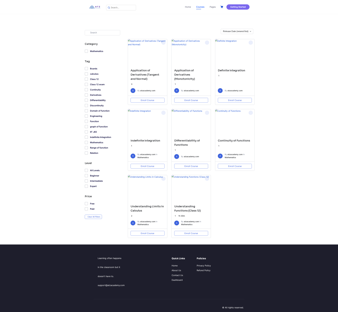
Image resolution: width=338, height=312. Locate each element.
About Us (176, 270)
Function (94, 121)
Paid (92, 209)
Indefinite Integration (100, 137)
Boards (93, 68)
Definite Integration (231, 70)
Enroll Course (147, 100)
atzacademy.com (147, 90)
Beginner (94, 175)
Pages (213, 7)
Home (188, 7)
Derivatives (95, 95)
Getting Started (238, 7)
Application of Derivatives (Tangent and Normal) (145, 75)
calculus (94, 74)
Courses (200, 7)
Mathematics (96, 51)
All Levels (95, 170)
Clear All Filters (94, 217)
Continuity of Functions (234, 140)
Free (92, 203)
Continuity (95, 89)
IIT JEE (93, 132)
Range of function (99, 147)
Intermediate (96, 181)
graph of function (99, 126)
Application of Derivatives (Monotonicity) (184, 75)
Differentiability (98, 100)
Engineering (96, 116)
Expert (93, 186)
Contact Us (177, 275)
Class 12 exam (97, 84)
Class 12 (94, 79)
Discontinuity (97, 105)
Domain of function (100, 110)
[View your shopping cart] (222, 7)
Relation (94, 153)
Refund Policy (203, 270)
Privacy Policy (204, 265)
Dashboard (177, 280)
